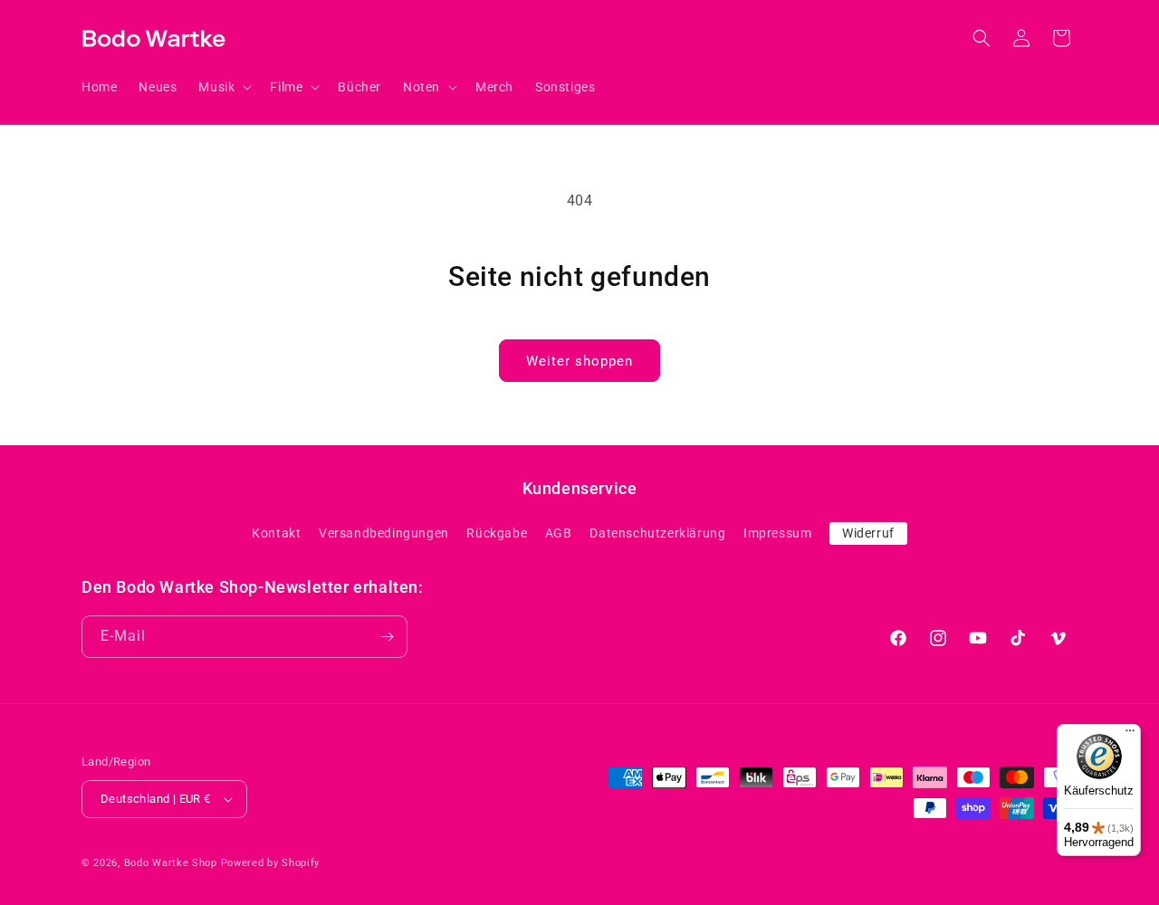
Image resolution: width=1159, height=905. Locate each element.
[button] (223, 87)
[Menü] (1130, 735)
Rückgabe (496, 533)
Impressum (777, 533)
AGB (558, 533)
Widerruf (868, 533)
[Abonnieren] (387, 636)
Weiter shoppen (579, 361)
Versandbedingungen (384, 533)
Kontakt (276, 533)
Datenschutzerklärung (657, 533)
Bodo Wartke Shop (170, 863)
